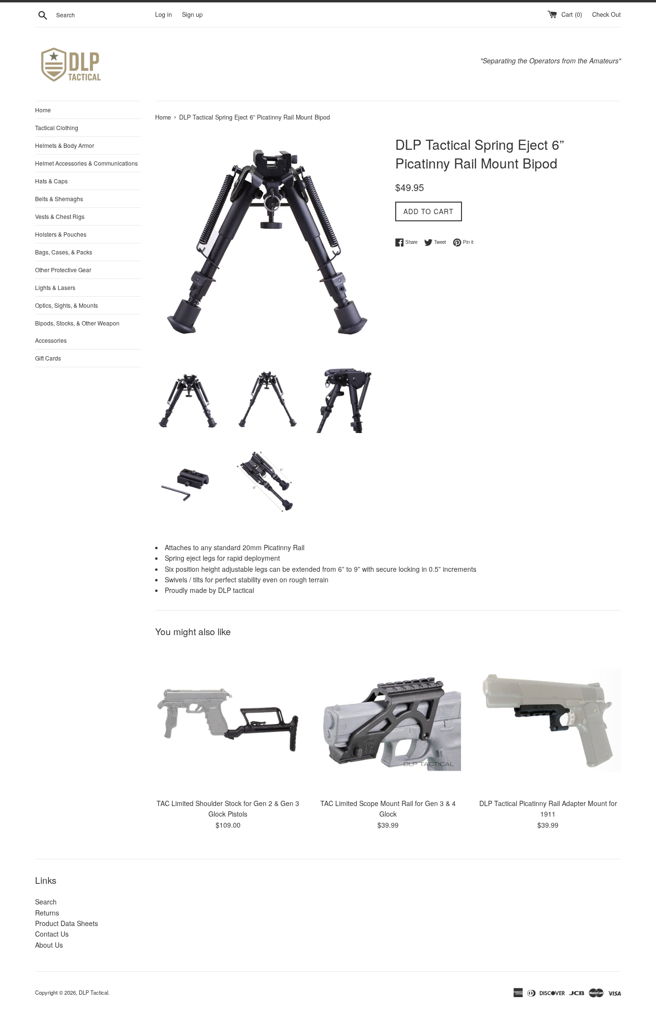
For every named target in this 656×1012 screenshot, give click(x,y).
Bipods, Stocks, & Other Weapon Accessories (77, 331)
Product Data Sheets (66, 923)
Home (43, 110)
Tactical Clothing (56, 127)
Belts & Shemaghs (59, 198)
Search (46, 901)
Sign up (192, 14)
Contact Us (52, 934)
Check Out (606, 14)
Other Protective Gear (63, 269)
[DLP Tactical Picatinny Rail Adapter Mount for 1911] (548, 720)
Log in (163, 14)
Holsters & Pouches (60, 234)
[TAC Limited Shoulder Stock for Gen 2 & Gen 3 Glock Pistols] (228, 720)
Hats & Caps (51, 181)
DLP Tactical (93, 992)
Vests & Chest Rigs (60, 216)
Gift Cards (48, 358)
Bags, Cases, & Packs (63, 252)
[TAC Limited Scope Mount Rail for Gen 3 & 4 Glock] (388, 720)
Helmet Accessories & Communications (86, 163)
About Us (49, 945)
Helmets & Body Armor (64, 145)
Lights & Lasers (55, 287)
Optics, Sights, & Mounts (66, 305)
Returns (47, 912)
